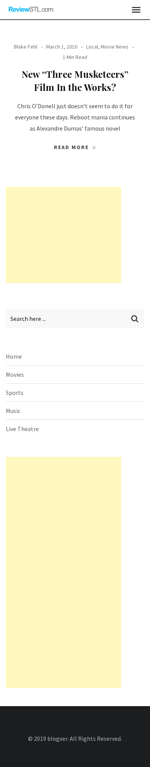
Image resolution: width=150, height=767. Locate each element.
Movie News (114, 46)
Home (14, 356)
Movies (15, 374)
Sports (14, 392)
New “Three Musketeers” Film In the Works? (75, 80)
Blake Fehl (25, 46)
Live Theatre (22, 429)
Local (92, 46)
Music (13, 411)
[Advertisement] (63, 235)
